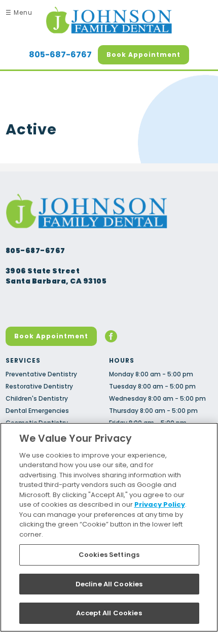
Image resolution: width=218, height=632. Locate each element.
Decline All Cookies (109, 584)
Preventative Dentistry (41, 374)
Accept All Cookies (108, 613)
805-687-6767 (60, 55)
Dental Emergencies (37, 410)
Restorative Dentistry (39, 386)
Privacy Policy (159, 504)
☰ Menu (19, 12)
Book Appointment (143, 54)
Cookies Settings (109, 554)
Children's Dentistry (37, 398)
